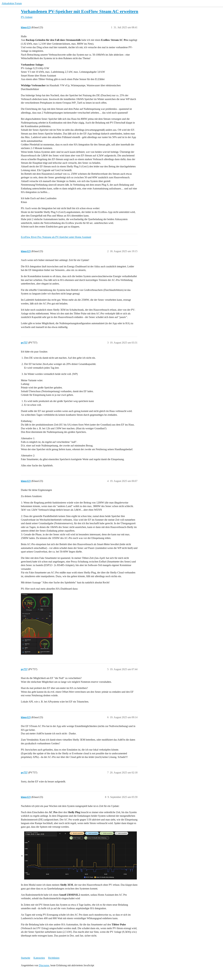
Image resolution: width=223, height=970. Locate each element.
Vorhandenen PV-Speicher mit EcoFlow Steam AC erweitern (79, 11)
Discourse (44, 965)
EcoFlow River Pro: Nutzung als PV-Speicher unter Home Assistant (56, 237)
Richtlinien (53, 957)
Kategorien (39, 957)
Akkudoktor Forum (12, 3)
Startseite (25, 957)
